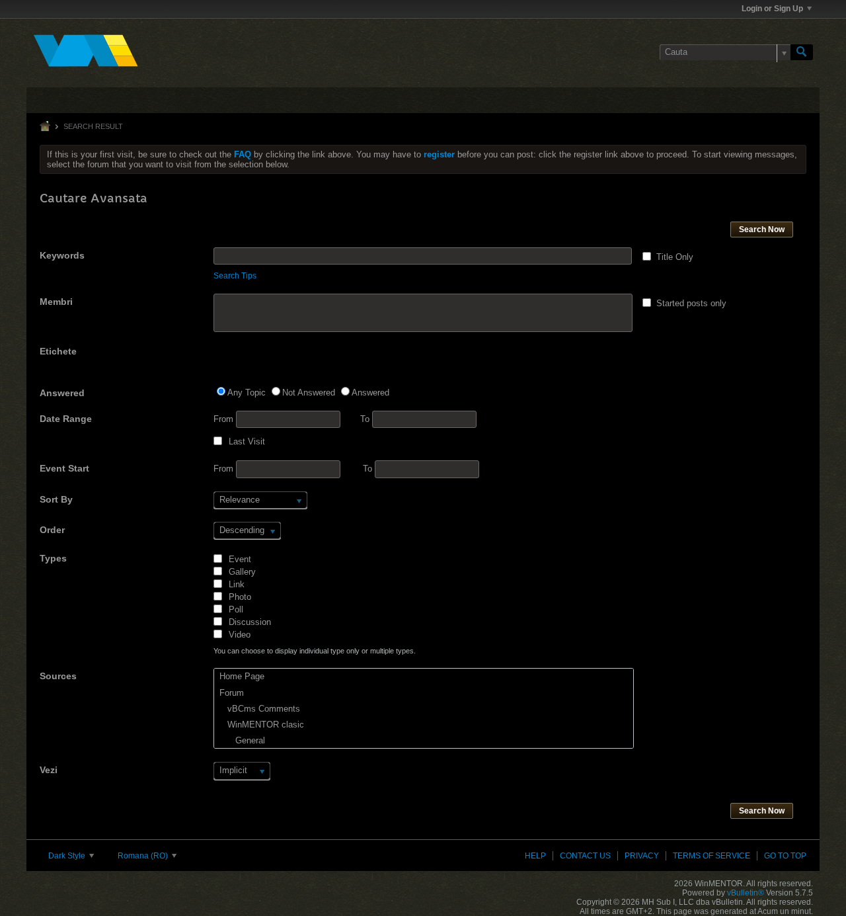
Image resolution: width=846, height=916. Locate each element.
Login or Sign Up (772, 8)
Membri (56, 301)
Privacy (642, 855)
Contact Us (585, 855)
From (224, 419)
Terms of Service (711, 855)
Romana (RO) (144, 855)
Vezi (49, 770)
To (366, 419)
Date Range (66, 418)
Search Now (762, 229)
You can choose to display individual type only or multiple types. (314, 651)
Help (535, 855)
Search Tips (234, 275)
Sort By (56, 499)
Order (52, 529)
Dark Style (67, 855)
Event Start (64, 468)
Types (53, 558)
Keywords (62, 255)
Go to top (785, 855)
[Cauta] (801, 52)
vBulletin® (745, 892)
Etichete (58, 351)
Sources (58, 676)
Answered (62, 393)
